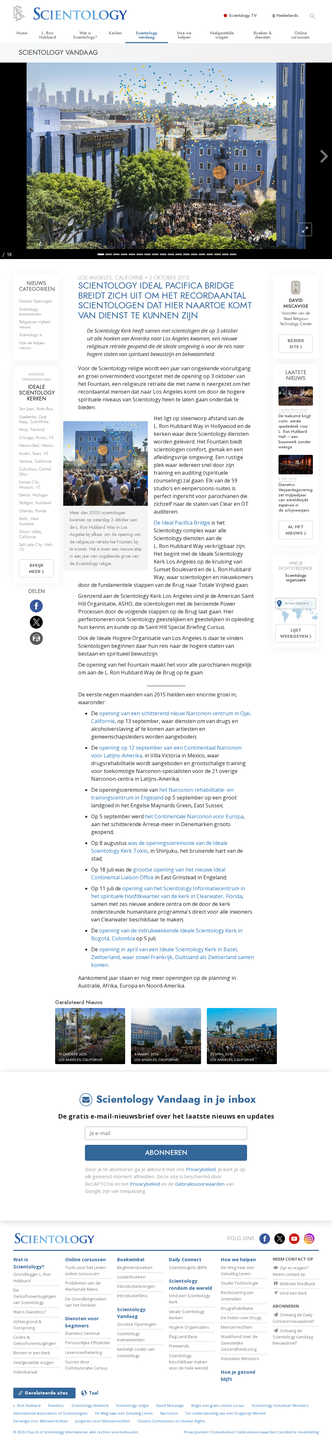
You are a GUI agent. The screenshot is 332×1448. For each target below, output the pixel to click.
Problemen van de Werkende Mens (83, 1286)
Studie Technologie (239, 1283)
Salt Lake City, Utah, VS (36, 546)
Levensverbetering (83, 1352)
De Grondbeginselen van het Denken (85, 1302)
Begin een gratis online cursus (217, 1405)
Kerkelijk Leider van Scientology (136, 1352)
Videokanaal (25, 1372)
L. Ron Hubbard (47, 35)
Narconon (169, 1413)
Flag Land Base (183, 1336)
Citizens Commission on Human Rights (171, 1420)
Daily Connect (185, 1259)
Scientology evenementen (30, 311)
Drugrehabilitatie (237, 1308)
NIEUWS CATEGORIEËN (37, 286)
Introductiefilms (132, 1296)
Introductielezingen (136, 1286)
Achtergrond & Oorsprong (27, 1325)
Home (22, 33)
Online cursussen (300, 35)
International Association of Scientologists (50, 1413)
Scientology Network (90, 1405)
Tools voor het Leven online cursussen (85, 1270)
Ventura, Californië (35, 461)
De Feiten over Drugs (241, 1318)
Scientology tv (30, 335)
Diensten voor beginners (82, 1322)
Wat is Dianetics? (29, 1312)
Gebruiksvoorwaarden (200, 1184)
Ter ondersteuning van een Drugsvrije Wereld (225, 1413)
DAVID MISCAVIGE (295, 303)
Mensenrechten (236, 1327)
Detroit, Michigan (33, 495)
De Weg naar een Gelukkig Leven (238, 1270)
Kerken (115, 33)
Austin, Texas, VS (33, 453)
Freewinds (179, 1346)
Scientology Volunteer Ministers (280, 1405)
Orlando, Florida (32, 511)
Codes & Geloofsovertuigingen (34, 1340)
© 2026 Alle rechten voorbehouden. (76, 1432)
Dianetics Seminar (82, 1333)
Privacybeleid (201, 1169)
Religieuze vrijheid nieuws (34, 324)
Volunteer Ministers (240, 1358)
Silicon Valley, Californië (30, 534)
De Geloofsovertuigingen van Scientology (34, 1296)
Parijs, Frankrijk (32, 429)
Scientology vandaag (146, 35)
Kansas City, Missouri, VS (29, 484)
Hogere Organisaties (189, 1327)
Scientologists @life (188, 1267)
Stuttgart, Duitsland (35, 503)
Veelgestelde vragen (222, 35)
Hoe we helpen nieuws (32, 345)
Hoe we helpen (184, 35)
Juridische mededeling (299, 1432)
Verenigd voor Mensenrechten (40, 1420)
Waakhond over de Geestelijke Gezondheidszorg (239, 1343)
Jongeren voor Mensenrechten (102, 1420)
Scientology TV (243, 15)
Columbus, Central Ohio (35, 471)
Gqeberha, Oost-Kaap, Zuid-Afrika (34, 419)
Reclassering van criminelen (237, 1295)
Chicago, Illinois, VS (36, 437)
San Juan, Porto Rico (36, 409)
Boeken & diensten (263, 35)
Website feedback (297, 1284)
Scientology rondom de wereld (190, 1284)
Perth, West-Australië (29, 521)
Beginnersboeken (134, 1267)
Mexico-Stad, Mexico (36, 445)
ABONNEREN (166, 1152)
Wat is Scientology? (85, 35)
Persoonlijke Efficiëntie (87, 1343)
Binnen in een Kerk (31, 1353)
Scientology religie (132, 1405)
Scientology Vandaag (131, 1313)
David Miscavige (170, 1405)
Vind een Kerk (293, 1293)
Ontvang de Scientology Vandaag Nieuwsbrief (293, 1337)
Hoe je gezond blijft (238, 1375)
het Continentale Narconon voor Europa (194, 816)
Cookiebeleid (222, 1432)
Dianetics (56, 1405)
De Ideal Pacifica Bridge (182, 522)
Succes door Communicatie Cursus (86, 1365)
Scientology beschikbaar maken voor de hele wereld (188, 1362)
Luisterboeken (131, 1277)
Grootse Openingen (35, 301)
